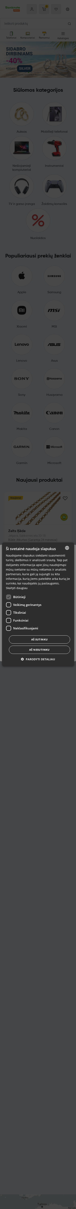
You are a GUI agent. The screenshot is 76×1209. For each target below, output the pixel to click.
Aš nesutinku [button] (39, 649)
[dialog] (38, 604)
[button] (38, 659)
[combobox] (67, 548)
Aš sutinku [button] (39, 639)
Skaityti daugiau (17, 588)
